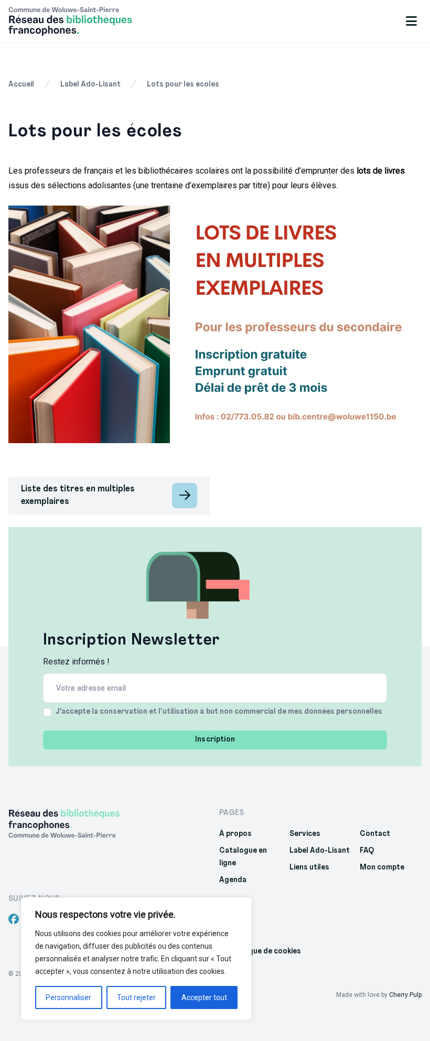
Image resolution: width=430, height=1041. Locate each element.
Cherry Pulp (405, 995)
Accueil (21, 85)
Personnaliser (68, 997)
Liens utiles (309, 868)
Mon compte (382, 868)
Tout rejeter (136, 997)
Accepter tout (204, 997)
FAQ (367, 851)
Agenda (232, 880)
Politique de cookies (265, 952)
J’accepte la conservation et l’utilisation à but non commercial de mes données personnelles (219, 712)
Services (304, 834)
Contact (375, 834)
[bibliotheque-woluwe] (82, 21)
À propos (235, 834)
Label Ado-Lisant (90, 85)
